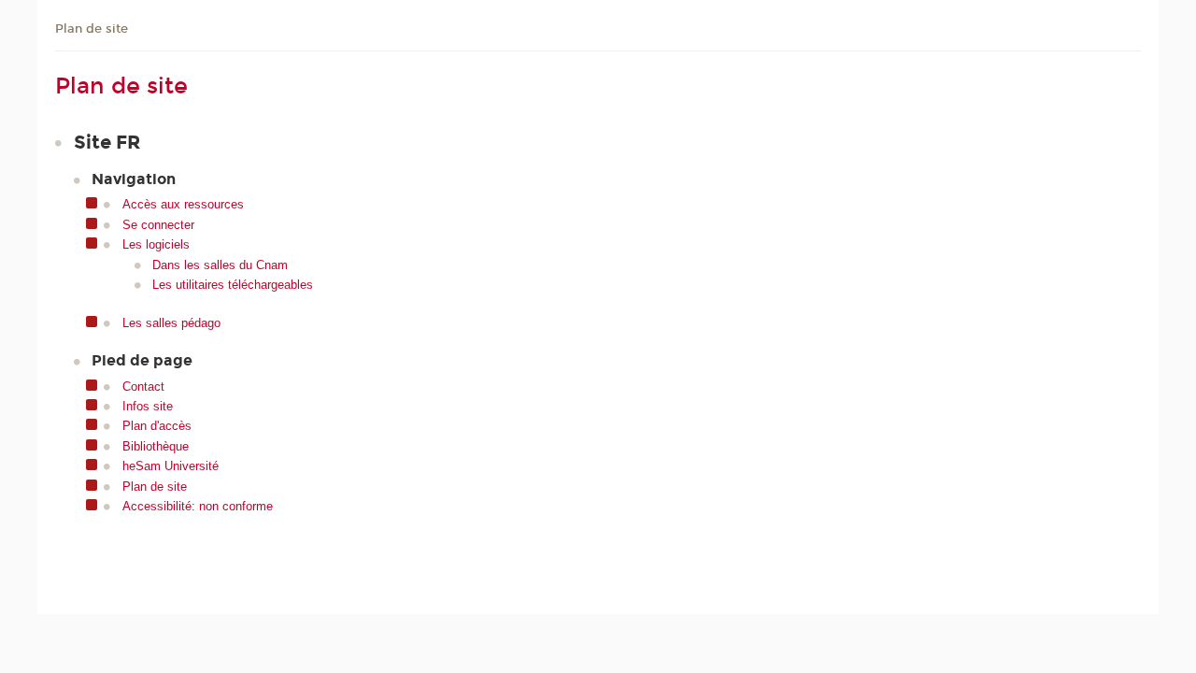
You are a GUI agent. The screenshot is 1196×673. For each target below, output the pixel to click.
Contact (143, 386)
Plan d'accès (157, 426)
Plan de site (91, 28)
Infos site (147, 406)
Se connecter (158, 225)
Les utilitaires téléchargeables (232, 285)
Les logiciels (156, 244)
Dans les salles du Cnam (220, 265)
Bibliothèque (155, 446)
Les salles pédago (171, 323)
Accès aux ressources (183, 204)
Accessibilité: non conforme (197, 506)
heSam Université (170, 466)
